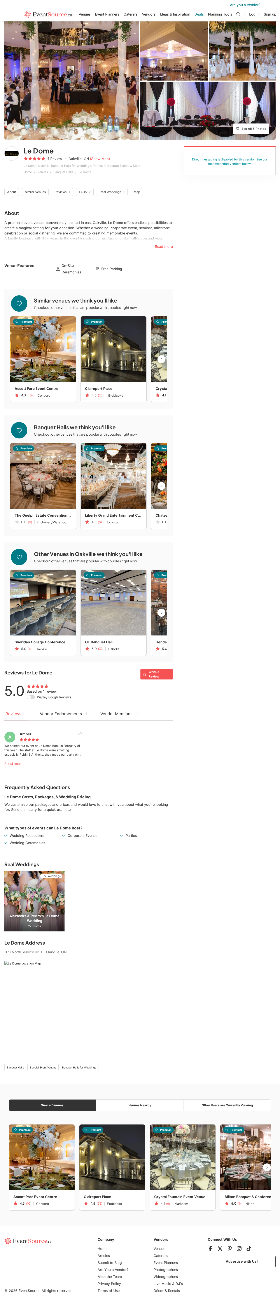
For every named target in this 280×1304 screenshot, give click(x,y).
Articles (104, 1255)
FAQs (85, 192)
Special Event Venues (43, 1067)
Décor (159, 1290)
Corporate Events (82, 835)
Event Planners (107, 14)
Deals (199, 14)
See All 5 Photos (254, 128)
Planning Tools (220, 14)
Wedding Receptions (27, 835)
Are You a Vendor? (113, 1269)
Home (28, 172)
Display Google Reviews (54, 697)
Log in (254, 14)
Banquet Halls (63, 172)
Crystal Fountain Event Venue (179, 1197)
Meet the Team (110, 1276)
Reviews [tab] (16, 713)
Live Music (162, 1283)
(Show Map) (100, 159)
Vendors (149, 14)
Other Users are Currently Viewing (227, 1105)
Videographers (166, 1276)
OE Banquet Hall (98, 642)
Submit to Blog (110, 1262)
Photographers (166, 1269)
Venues (85, 14)
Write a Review (154, 674)
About (11, 192)
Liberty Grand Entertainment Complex (113, 515)
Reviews (62, 192)
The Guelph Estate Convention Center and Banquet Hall (43, 515)
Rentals (174, 1290)
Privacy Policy (109, 1283)
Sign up (270, 14)
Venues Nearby (139, 1105)
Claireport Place (98, 388)
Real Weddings (112, 192)
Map (137, 192)
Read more (13, 763)
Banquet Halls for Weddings (79, 1067)
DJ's (179, 1283)
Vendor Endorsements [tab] (63, 713)
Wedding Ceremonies (27, 843)
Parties (131, 835)
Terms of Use (109, 1290)
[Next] (161, 359)
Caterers (131, 14)
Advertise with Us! (242, 1261)
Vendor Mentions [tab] (119, 713)
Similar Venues (35, 192)
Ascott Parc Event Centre (36, 388)
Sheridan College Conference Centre (43, 642)
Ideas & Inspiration (175, 14)
